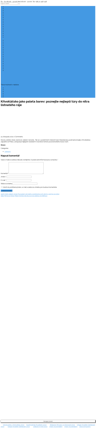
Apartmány (8, 14)
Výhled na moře (10, 28)
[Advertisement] (48, 122)
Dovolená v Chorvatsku (5, 232)
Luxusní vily (8, 19)
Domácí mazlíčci (10, 17)
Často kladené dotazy (12, 88)
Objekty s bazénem (11, 23)
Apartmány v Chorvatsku (5, 240)
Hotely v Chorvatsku (11, 30)
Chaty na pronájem (55, 427)
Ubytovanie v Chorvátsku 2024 (13, 425)
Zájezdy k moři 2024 (40, 427)
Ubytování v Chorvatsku (5, 236)
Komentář (5, 173)
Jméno (3, 177)
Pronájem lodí (9, 33)
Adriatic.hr (4, 205)
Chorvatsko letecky (11, 37)
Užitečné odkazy (10, 35)
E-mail (3, 180)
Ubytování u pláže (10, 21)
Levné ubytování (10, 10)
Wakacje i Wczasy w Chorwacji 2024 (62, 425)
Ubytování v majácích (11, 32)
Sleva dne (7, 26)
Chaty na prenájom (70, 427)
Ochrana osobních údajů (12, 95)
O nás (6, 93)
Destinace (7, 9)
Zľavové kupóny (85, 427)
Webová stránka (6, 184)
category (7, 151)
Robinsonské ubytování (12, 16)
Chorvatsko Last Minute (5, 247)
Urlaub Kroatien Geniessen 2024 (19, 427)
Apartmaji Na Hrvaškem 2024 (36, 425)
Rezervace (8, 90)
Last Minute (8, 7)
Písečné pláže (9, 25)
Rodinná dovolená (10, 12)
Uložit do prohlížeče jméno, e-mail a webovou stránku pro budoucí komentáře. (30, 187)
